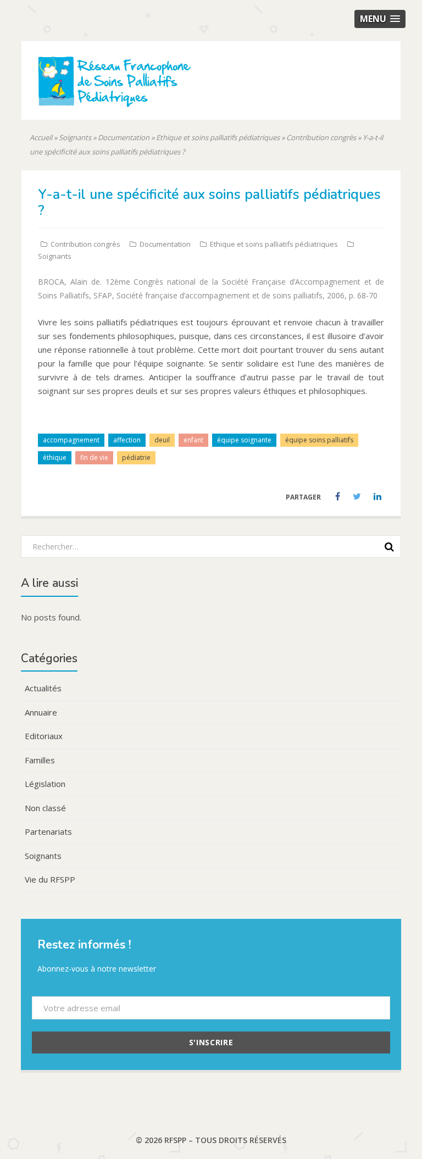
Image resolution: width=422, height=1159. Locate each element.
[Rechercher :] (207, 546)
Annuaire (41, 712)
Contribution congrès (321, 137)
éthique (54, 457)
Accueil (41, 137)
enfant (193, 440)
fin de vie (94, 457)
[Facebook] (338, 497)
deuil (162, 440)
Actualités (43, 688)
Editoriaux (44, 735)
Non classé (45, 807)
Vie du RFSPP (50, 879)
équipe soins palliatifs (319, 440)
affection (127, 440)
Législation (45, 783)
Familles (40, 760)
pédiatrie (136, 457)
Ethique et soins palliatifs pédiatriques (218, 137)
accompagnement (71, 440)
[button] (380, 19)
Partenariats (48, 831)
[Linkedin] (377, 497)
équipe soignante (244, 440)
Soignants (75, 137)
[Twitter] (358, 497)
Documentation (123, 137)
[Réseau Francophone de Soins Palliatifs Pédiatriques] (145, 100)
